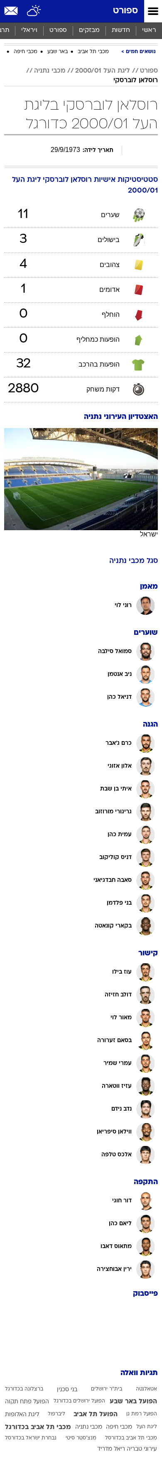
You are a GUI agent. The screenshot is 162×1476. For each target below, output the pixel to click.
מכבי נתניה (49, 71)
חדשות (121, 30)
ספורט (125, 11)
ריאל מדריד (111, 1449)
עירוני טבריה (142, 1449)
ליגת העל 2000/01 (102, 71)
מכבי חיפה (25, 51)
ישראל (149, 534)
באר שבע (57, 51)
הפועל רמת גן (141, 1414)
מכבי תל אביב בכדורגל (38, 1427)
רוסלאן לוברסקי (135, 80)
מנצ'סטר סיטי (81, 1438)
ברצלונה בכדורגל (24, 1389)
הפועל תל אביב (96, 1414)
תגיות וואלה (139, 1373)
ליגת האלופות (22, 1414)
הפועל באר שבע (133, 1401)
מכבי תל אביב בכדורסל (131, 1438)
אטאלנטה (146, 1389)
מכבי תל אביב (93, 51)
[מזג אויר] (34, 11)
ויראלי (29, 30)
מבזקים (89, 30)
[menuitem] (121, 30)
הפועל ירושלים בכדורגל (79, 1401)
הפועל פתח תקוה (27, 1402)
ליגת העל (146, 1427)
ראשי (149, 30)
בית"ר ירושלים (106, 1389)
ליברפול (56, 1414)
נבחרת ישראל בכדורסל (30, 1438)
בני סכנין (67, 1390)
